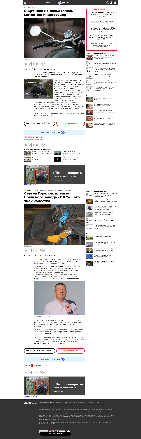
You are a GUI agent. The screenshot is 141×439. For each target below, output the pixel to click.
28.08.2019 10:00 (28, 8)
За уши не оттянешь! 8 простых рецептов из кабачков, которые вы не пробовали (105, 201)
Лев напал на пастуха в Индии (103, 236)
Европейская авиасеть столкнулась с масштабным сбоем (105, 262)
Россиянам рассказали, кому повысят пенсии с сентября (102, 105)
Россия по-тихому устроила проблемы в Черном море (102, 255)
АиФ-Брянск (28, 246)
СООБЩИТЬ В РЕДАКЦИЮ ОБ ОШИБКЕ (59, 406)
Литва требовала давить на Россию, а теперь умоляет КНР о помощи (105, 243)
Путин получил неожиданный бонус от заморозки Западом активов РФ (105, 249)
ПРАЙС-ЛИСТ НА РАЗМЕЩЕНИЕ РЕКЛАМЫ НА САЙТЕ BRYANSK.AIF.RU (57, 404)
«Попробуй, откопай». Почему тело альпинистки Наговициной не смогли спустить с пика (105, 208)
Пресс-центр (59, 402)
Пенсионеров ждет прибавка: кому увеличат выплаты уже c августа (104, 124)
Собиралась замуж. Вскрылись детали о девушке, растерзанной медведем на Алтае (104, 220)
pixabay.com (27, 59)
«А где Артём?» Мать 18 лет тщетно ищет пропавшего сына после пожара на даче (104, 88)
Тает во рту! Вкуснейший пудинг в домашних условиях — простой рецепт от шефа (104, 57)
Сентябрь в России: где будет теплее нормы (105, 98)
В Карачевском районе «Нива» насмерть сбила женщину (72, 158)
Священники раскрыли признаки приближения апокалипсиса (104, 117)
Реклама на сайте (93, 402)
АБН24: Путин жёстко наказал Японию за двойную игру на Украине (105, 111)
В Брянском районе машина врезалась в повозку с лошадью (42, 152)
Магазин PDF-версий (79, 402)
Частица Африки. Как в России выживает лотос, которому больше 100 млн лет (105, 82)
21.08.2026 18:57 (28, 190)
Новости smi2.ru (30, 184)
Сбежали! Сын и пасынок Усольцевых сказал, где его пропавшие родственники (105, 195)
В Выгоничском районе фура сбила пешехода (41, 158)
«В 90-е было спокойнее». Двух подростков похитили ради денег (104, 75)
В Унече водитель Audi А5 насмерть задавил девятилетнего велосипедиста (101, 45)
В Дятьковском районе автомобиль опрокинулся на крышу (71, 153)
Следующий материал (55, 433)
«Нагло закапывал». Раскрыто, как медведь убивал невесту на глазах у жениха (105, 226)
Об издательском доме (46, 402)
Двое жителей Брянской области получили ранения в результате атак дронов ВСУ (102, 37)
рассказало (38, 263)
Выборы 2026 (43, 406)
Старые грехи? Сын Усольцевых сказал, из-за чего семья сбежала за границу (105, 63)
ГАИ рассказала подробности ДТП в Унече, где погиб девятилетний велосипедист (101, 14)
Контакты (68, 402)
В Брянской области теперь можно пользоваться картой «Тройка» (101, 22)
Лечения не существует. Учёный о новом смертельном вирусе (104, 213)
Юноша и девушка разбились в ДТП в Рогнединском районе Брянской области (101, 29)
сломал (38, 116)
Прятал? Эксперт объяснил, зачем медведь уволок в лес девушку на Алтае (104, 69)
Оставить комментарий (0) (70, 123)
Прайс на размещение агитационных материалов (94, 404)
